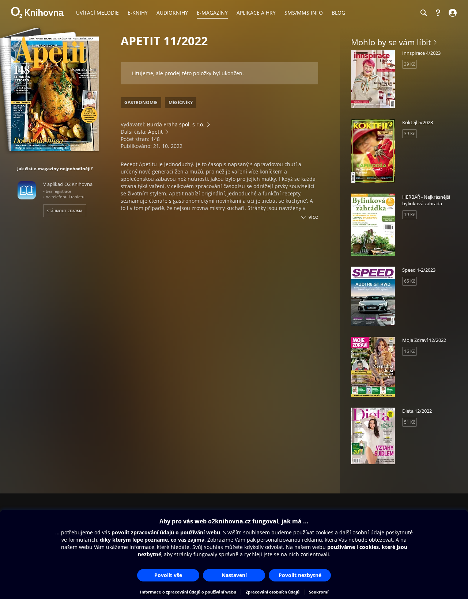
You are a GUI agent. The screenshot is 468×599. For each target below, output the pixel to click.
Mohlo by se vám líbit (391, 42)
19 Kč (409, 214)
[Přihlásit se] (451, 13)
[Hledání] (423, 13)
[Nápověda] (438, 13)
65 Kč (409, 281)
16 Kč (409, 351)
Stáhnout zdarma (64, 210)
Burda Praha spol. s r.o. (175, 124)
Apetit (155, 131)
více (313, 216)
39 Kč (409, 64)
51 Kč (409, 422)
